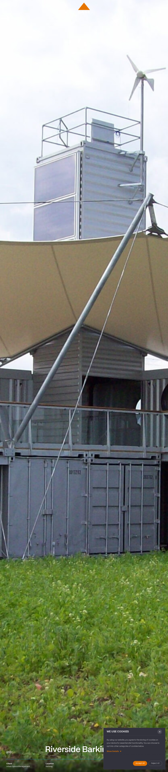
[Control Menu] (157, 8)
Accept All (140, 763)
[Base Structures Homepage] (84, 8)
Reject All (155, 763)
